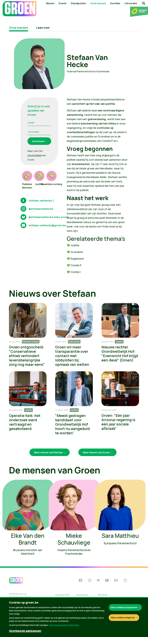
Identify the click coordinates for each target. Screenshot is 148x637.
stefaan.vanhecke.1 (41, 200)
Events (62, 3)
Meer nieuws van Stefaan (48, 452)
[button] (143, 3)
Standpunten (78, 3)
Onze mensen (98, 3)
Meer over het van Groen (36, 155)
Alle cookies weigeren (123, 617)
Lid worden (131, 3)
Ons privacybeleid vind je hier (64, 625)
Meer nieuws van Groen (96, 452)
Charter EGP (62, 594)
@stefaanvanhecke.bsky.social (49, 217)
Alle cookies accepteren (124, 607)
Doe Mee (115, 3)
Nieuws (50, 3)
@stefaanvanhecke (41, 208)
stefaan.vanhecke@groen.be (47, 225)
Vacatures (82, 594)
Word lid (102, 594)
